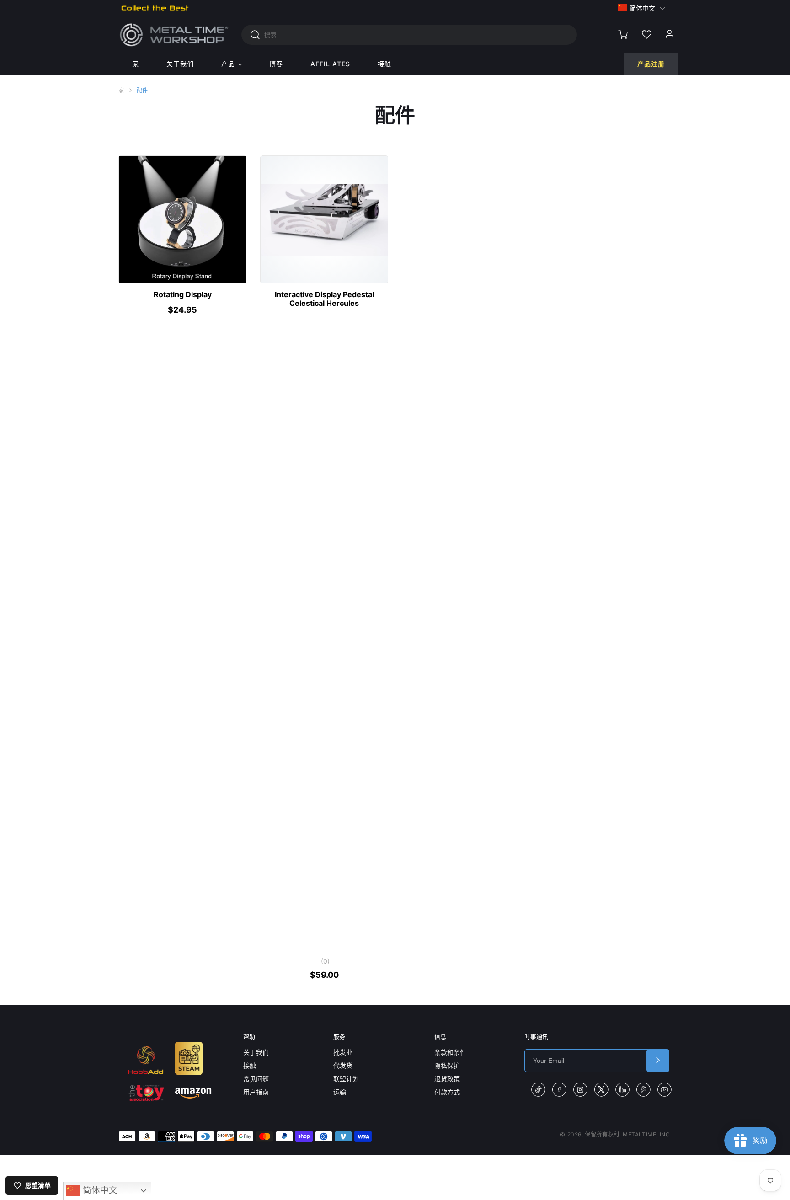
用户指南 (256, 1092)
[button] (642, 7)
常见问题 (256, 1079)
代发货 (342, 1065)
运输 (339, 1092)
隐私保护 (447, 1065)
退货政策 (447, 1079)
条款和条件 (450, 1052)
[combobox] (409, 35)
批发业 (342, 1052)
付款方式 (447, 1092)
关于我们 (256, 1052)
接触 (249, 1065)
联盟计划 (346, 1079)
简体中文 (98, 1190)
